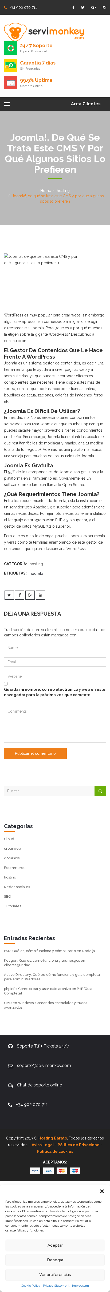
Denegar (55, 1260)
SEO (7, 896)
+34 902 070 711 (23, 7)
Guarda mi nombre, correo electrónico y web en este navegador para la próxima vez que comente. (54, 692)
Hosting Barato (52, 1138)
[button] (102, 1191)
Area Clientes (86, 103)
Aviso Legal (43, 1145)
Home (45, 190)
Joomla (37, 573)
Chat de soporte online (39, 1085)
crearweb (12, 848)
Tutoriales (12, 906)
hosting (63, 190)
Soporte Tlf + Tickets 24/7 (43, 1046)
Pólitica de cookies (55, 1151)
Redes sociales (17, 887)
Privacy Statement (56, 1285)
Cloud (9, 839)
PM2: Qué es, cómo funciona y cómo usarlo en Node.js (49, 951)
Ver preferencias (55, 1274)
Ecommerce (15, 868)
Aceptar (55, 1245)
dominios (11, 858)
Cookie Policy (30, 1285)
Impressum (80, 1285)
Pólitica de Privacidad (79, 1145)
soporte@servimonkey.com (44, 1065)
